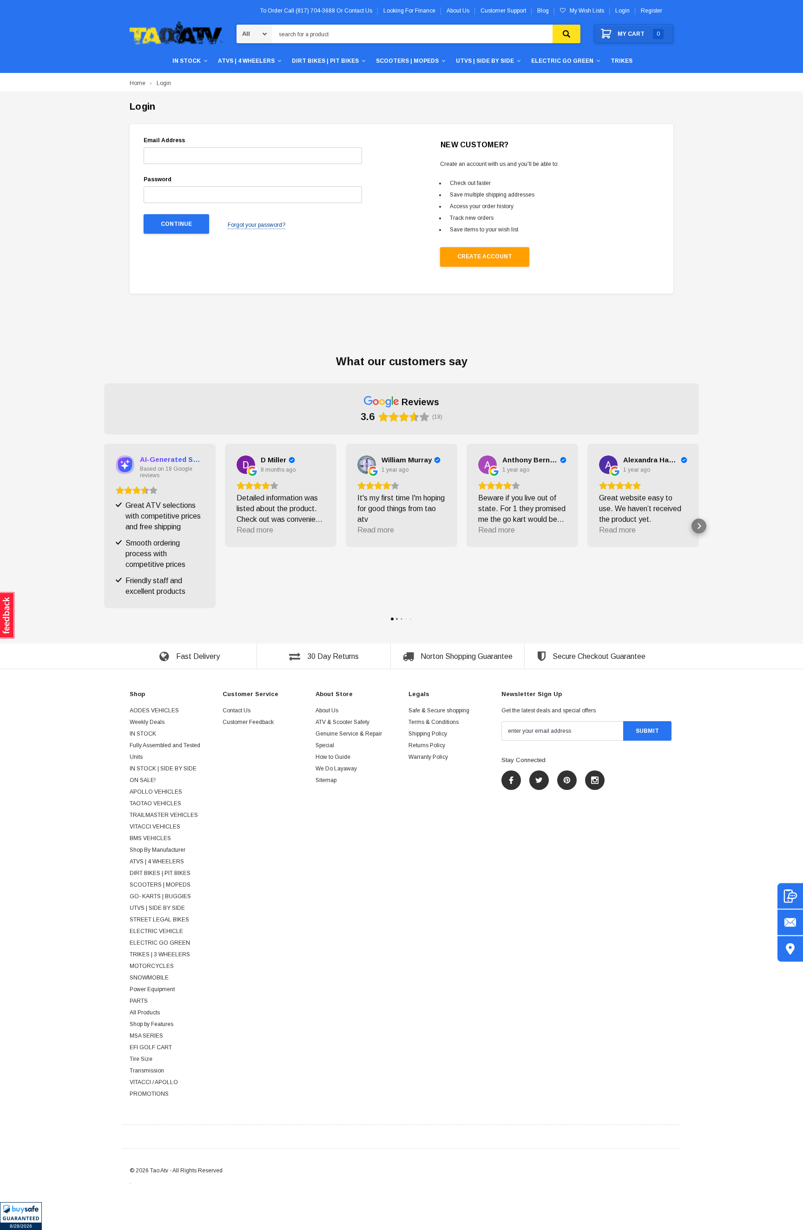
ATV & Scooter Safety (342, 722)
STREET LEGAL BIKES (159, 919)
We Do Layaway (336, 768)
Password (157, 179)
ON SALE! (143, 780)
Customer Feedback (248, 722)
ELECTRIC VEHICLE (156, 931)
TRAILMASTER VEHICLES (164, 815)
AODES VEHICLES (154, 710)
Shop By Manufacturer (157, 850)
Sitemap (326, 780)
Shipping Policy (427, 733)
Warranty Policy (428, 757)
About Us (327, 710)
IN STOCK (186, 61)
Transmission (147, 1070)
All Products (145, 1012)
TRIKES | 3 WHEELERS (160, 954)
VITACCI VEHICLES (155, 826)
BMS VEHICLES (150, 838)
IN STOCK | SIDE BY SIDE (163, 768)
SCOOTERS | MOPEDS (407, 61)
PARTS (139, 1001)
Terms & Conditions (433, 722)
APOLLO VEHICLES (156, 792)
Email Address (164, 140)
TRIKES (621, 61)
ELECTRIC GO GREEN (562, 61)
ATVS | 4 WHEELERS (246, 61)
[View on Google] (246, 464)
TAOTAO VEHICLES (155, 803)
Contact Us (236, 710)
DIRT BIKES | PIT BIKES (325, 61)
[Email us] (790, 922)
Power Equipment (152, 989)
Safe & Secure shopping (438, 710)
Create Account (484, 256)
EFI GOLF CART (151, 1047)
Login (622, 10)
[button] (21, 1216)
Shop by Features (151, 1024)
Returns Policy (426, 745)
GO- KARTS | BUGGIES (160, 896)
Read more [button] (255, 530)
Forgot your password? (256, 225)
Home (137, 83)
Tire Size (141, 1059)
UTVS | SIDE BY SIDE (485, 61)
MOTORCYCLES (152, 966)
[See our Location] (790, 949)
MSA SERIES (146, 1036)
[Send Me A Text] (790, 896)
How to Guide (333, 757)
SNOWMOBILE (149, 977)
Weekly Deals (147, 722)
